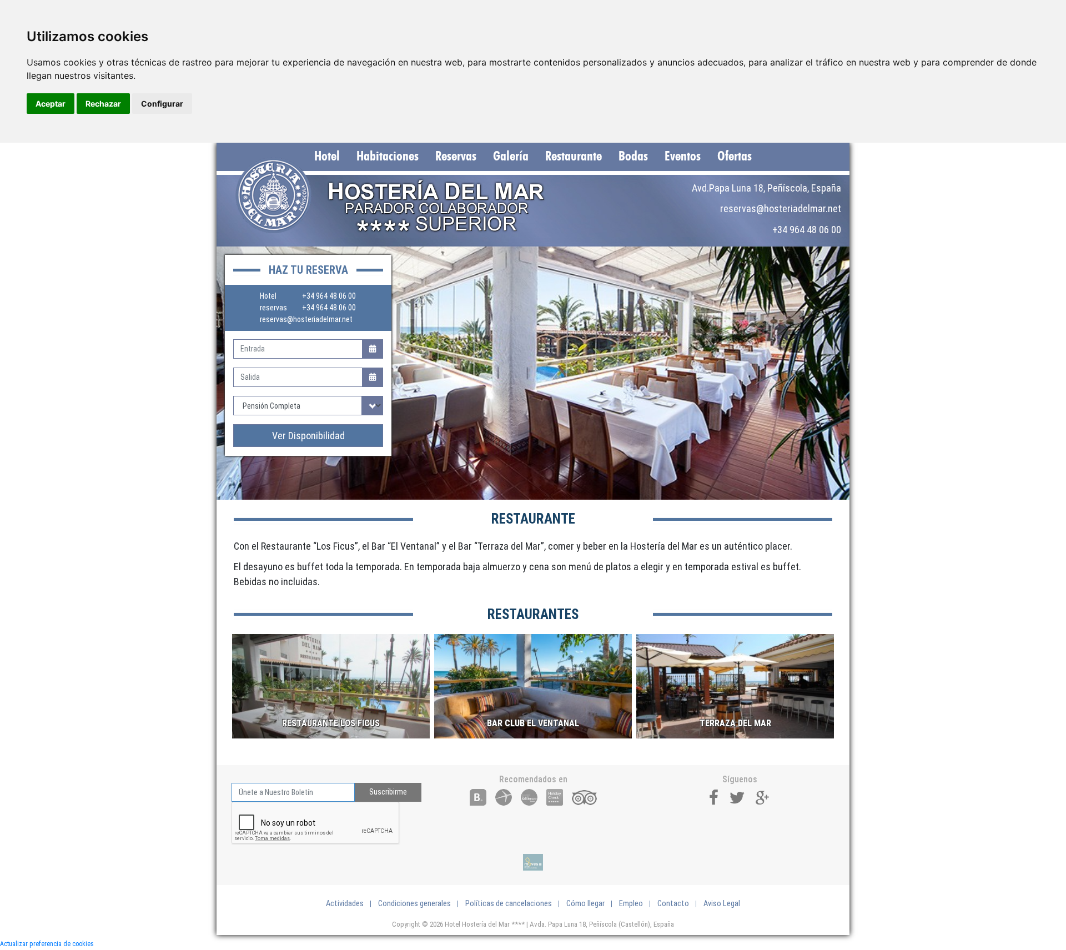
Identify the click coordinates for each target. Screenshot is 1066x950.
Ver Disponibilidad (308, 435)
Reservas (455, 156)
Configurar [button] (162, 103)
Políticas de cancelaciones (508, 903)
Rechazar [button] (103, 103)
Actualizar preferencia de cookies (47, 944)
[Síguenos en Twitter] (737, 796)
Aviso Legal (721, 903)
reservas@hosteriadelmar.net (306, 319)
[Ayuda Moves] (533, 862)
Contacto (673, 903)
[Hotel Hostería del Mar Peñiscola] (401, 195)
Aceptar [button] (51, 103)
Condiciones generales (414, 903)
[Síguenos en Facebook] (714, 796)
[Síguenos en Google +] (763, 796)
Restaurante (573, 156)
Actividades (345, 903)
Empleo (631, 903)
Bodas (633, 156)
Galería (511, 156)
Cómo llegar (585, 903)
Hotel (327, 156)
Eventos (683, 156)
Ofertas (734, 156)
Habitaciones (387, 156)
